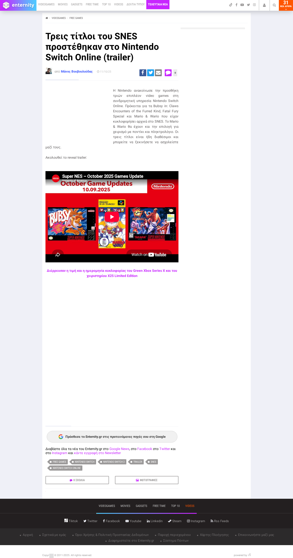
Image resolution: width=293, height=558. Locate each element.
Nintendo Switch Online (67, 468)
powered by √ (242, 555)
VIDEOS (118, 4)
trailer (137, 461)
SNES (153, 461)
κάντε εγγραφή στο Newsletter (97, 453)
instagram (197, 521)
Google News (119, 449)
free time (159, 506)
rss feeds (221, 521)
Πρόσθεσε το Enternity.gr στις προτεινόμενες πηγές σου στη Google (115, 437)
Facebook (144, 449)
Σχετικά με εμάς (53, 535)
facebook (112, 521)
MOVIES (63, 4)
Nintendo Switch (84, 461)
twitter (91, 521)
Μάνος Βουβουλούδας (77, 71)
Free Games (59, 461)
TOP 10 (106, 4)
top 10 (175, 506)
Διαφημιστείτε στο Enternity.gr (130, 541)
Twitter (164, 449)
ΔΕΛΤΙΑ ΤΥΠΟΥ (136, 4)
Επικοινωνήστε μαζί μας (255, 535)
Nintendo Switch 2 (114, 461)
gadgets (141, 506)
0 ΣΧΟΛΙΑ (79, 480)
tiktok (73, 521)
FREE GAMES (76, 18)
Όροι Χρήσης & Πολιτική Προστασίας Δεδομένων (111, 535)
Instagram (59, 453)
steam (176, 521)
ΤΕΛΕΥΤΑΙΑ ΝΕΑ (158, 4)
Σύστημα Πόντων (175, 541)
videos (189, 506)
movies (125, 506)
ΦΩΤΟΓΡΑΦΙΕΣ (148, 480)
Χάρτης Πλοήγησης (214, 535)
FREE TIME (92, 4)
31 (286, 4)
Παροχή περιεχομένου (174, 535)
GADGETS (76, 4)
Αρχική (27, 535)
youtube (135, 521)
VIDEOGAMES (46, 4)
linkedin (156, 521)
